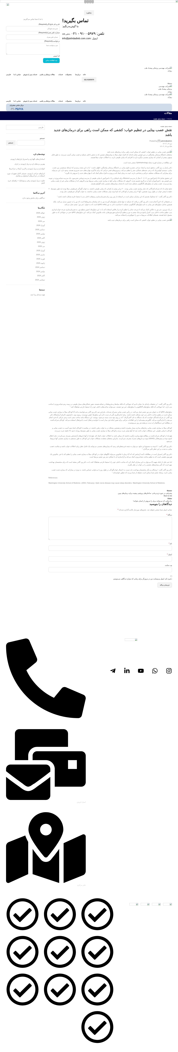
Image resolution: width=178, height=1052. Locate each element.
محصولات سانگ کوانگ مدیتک (28, 970)
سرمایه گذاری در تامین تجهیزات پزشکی (62, 970)
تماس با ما (110, 1046)
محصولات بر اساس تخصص (29, 1008)
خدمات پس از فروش (106, 1008)
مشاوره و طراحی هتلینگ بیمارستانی (63, 1008)
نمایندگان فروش (108, 970)
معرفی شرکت (108, 933)
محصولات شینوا (33, 933)
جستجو (10, 143)
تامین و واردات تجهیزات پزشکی (65, 933)
